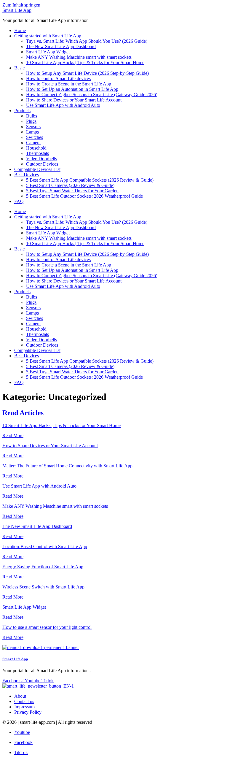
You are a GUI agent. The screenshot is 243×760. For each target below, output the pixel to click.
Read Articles (23, 413)
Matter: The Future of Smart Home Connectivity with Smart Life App (67, 465)
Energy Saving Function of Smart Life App (42, 566)
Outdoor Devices (42, 163)
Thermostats (37, 153)
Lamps (32, 131)
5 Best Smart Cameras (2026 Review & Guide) (70, 185)
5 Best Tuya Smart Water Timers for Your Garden (72, 190)
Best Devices (26, 174)
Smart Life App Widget (48, 51)
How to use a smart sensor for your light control (47, 627)
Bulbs (31, 115)
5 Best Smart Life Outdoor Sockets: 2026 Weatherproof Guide (84, 196)
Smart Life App (16, 10)
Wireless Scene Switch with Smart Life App (43, 586)
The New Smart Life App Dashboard (61, 46)
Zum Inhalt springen (21, 4)
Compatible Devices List (37, 169)
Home (20, 30)
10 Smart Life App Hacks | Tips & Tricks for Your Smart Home (85, 62)
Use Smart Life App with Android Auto (63, 105)
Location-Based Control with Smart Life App (44, 546)
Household (36, 147)
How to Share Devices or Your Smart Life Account (74, 99)
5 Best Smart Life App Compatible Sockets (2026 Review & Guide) (90, 180)
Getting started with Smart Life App (47, 35)
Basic (19, 67)
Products (22, 110)
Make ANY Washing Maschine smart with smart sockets (79, 57)
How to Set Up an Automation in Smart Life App (72, 89)
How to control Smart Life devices (58, 78)
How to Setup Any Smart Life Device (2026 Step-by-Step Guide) (87, 73)
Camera (33, 142)
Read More (12, 435)
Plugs (31, 121)
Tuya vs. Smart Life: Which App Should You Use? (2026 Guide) (86, 41)
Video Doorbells (41, 158)
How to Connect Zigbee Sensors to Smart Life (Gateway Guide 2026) (91, 94)
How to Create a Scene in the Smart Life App (68, 83)
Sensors (33, 126)
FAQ (19, 201)
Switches (34, 137)
